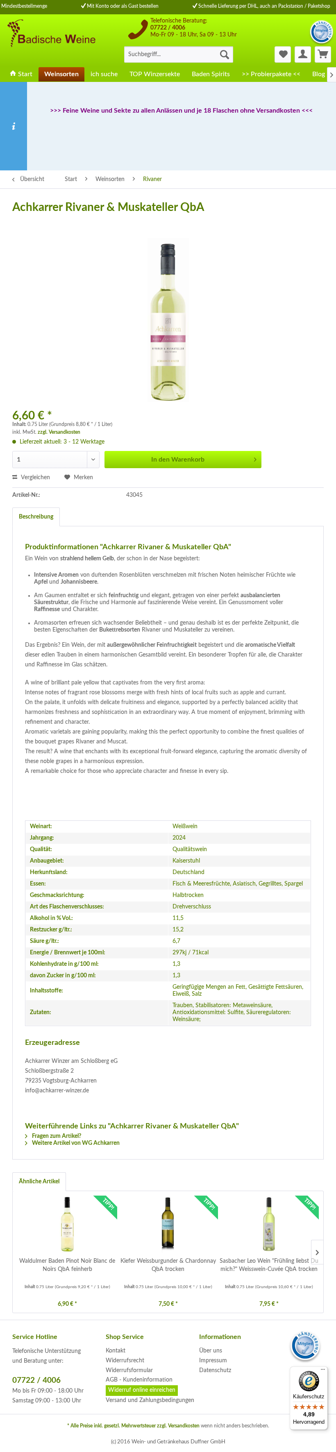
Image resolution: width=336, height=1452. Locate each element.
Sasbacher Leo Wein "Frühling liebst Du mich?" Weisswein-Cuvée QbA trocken (269, 1265)
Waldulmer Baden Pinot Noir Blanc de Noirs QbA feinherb (67, 1265)
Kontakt (115, 1351)
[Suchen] (224, 54)
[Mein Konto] (303, 54)
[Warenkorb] (323, 54)
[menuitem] (179, 54)
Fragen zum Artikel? (56, 1136)
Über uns (210, 1351)
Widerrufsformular (129, 1370)
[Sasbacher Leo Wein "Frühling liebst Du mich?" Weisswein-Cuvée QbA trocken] (269, 1224)
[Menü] (323, 1371)
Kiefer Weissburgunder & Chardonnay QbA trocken (168, 1265)
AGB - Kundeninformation (139, 1380)
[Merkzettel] (283, 54)
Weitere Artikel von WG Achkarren (75, 1143)
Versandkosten (184, 1425)
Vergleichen (34, 477)
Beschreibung (36, 517)
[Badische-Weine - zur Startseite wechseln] (50, 40)
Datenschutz (215, 1370)
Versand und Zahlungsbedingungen (150, 1400)
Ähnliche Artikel (39, 1182)
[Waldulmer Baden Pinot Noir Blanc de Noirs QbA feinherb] (67, 1224)
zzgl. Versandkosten (59, 432)
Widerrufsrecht (125, 1361)
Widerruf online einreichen (141, 1390)
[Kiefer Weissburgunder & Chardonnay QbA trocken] (168, 1224)
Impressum (213, 1361)
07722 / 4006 (167, 28)
